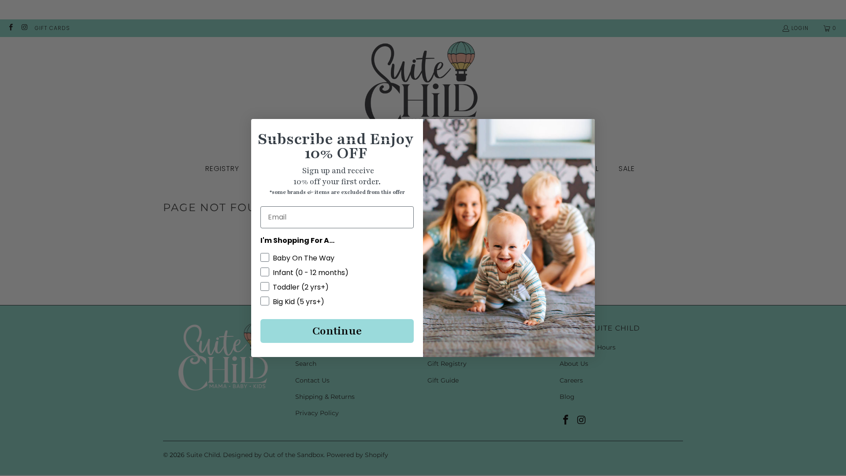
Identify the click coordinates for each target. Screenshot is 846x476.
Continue (337, 331)
